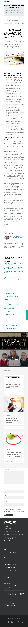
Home (5, 19)
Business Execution (8, 290)
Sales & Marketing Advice (10, 314)
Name (5, 489)
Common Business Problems (11, 296)
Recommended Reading (9, 567)
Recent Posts (10, 233)
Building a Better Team (9, 288)
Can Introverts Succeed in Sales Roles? (13, 275)
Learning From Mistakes (9, 308)
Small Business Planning (9, 320)
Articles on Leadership (9, 285)
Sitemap (6, 574)
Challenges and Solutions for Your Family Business (14, 271)
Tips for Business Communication (12, 322)
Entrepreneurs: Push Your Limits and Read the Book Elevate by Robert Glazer (14, 268)
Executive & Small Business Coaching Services (12, 556)
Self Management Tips (9, 317)
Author (5, 233)
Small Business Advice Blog (10, 564)
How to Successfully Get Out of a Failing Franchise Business (13, 264)
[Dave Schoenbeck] (7, 240)
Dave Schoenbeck (10, 10)
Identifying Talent (8, 302)
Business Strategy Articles (10, 293)
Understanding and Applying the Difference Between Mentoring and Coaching (12, 279)
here (19, 247)
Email (5, 495)
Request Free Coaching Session (11, 570)
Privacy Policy (7, 577)
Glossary (6, 299)
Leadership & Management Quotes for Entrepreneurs (13, 305)
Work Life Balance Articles (10, 328)
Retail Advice (7, 311)
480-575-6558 (16, 531)
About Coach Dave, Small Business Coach (14, 553)
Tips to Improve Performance (15, 12)
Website (6, 501)
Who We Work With (8, 561)
